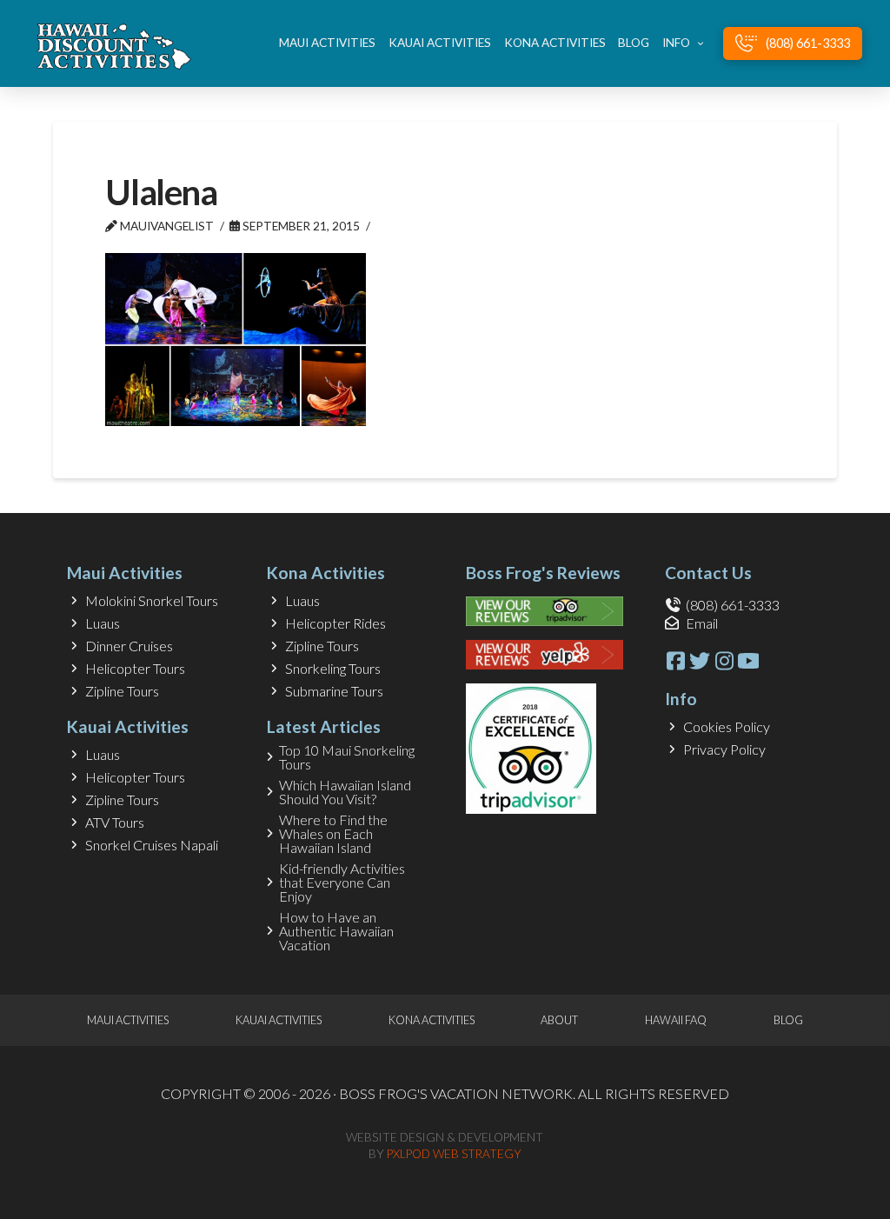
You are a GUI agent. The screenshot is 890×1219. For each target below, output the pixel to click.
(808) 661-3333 (733, 604)
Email (702, 623)
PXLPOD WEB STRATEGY (454, 1154)
